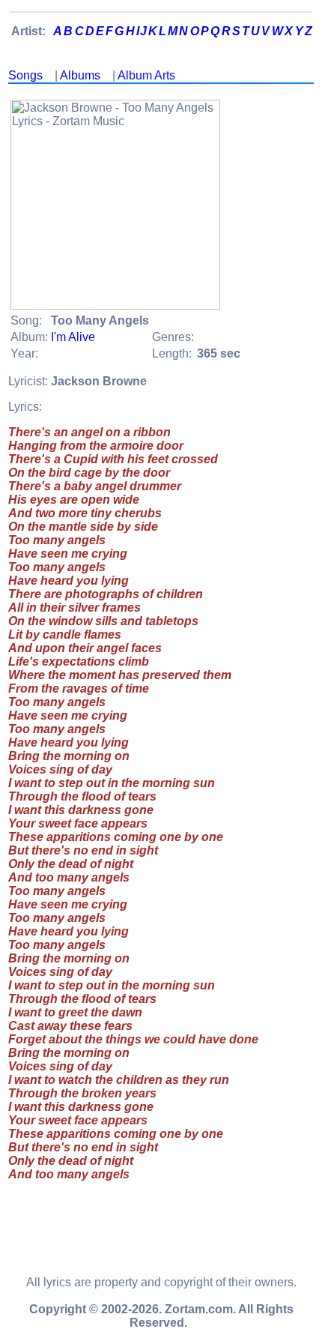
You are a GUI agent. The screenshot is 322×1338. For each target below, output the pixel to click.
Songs (25, 75)
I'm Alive (73, 337)
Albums (80, 75)
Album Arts (146, 75)
